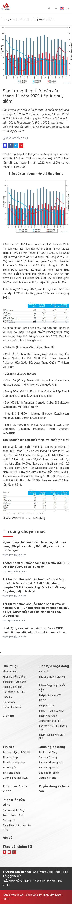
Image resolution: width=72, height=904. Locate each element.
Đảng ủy (7, 697)
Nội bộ (7, 837)
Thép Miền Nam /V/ (50, 695)
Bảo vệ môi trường (13, 810)
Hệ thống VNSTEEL (14, 691)
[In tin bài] (5, 145)
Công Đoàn (9, 702)
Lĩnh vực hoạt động (54, 666)
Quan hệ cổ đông (52, 747)
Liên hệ (8, 715)
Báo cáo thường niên (51, 762)
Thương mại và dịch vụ (52, 676)
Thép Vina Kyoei (48, 715)
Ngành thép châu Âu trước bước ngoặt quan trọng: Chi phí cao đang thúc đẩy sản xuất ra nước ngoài (34, 546)
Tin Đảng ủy (9, 767)
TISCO (42, 700)
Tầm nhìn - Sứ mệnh (14, 681)
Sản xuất (44, 671)
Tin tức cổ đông (48, 752)
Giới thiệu (10, 666)
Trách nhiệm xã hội (13, 815)
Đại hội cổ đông (48, 757)
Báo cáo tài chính (49, 772)
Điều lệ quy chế (47, 777)
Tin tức (22, 19)
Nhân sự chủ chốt (13, 686)
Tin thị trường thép (41, 19)
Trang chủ (9, 19)
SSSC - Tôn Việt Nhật (51, 710)
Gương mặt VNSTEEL (15, 777)
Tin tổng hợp (10, 757)
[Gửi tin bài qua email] (21, 145)
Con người (9, 820)
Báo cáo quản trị (48, 767)
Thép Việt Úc (46, 705)
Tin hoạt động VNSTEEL (17, 752)
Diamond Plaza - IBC (50, 720)
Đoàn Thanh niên (12, 707)
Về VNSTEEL (10, 671)
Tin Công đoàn (11, 772)
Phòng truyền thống (14, 676)
